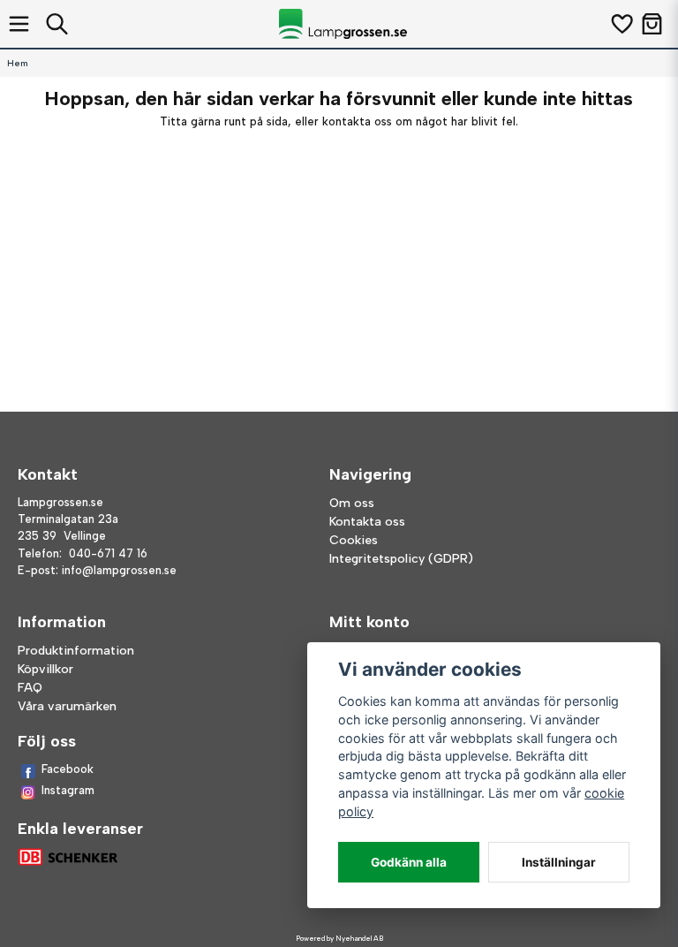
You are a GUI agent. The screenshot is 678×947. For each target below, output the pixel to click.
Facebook (67, 769)
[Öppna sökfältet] (57, 24)
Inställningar (559, 862)
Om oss (351, 503)
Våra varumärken (67, 706)
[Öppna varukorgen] (652, 24)
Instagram (67, 790)
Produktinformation (76, 650)
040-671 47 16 (108, 553)
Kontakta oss (367, 521)
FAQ (30, 687)
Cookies (353, 540)
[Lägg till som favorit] (621, 24)
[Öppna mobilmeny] (19, 23)
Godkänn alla (409, 862)
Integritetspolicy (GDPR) (401, 558)
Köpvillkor (45, 669)
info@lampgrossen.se (119, 570)
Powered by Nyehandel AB (339, 938)
